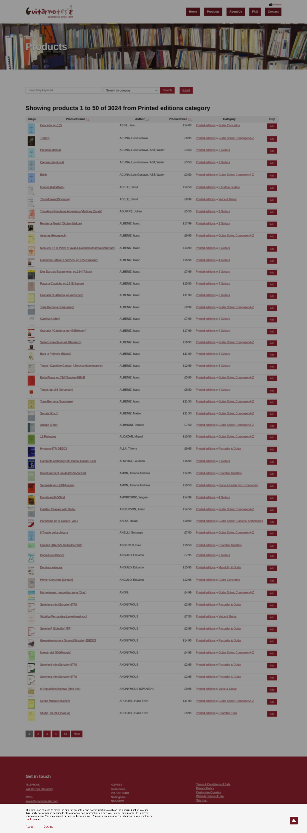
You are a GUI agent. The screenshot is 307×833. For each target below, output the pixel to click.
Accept (30, 826)
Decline (48, 826)
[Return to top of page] (294, 820)
